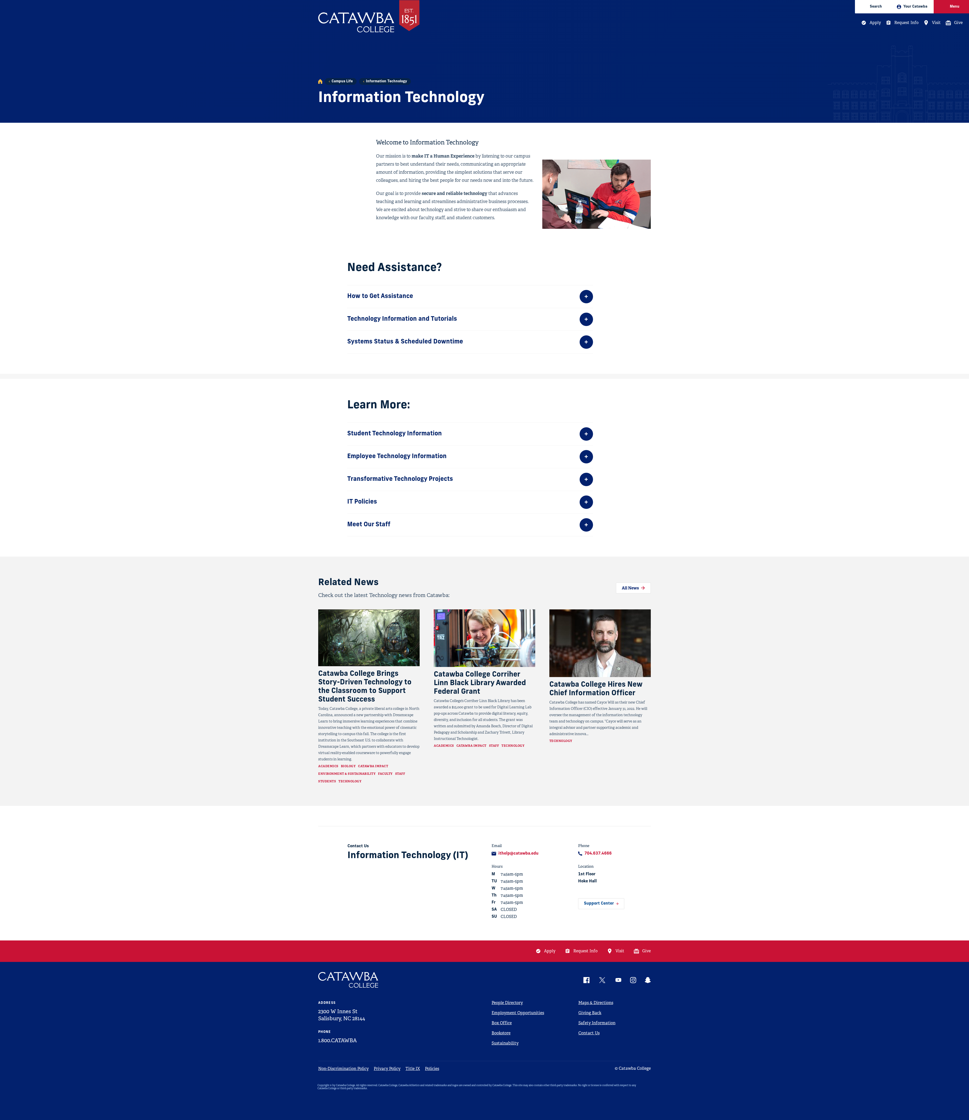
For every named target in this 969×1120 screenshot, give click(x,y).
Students (327, 781)
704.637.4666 (598, 854)
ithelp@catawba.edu (518, 854)
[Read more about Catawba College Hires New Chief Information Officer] (600, 643)
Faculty (385, 774)
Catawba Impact (373, 766)
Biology (348, 766)
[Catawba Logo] (348, 980)
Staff (400, 774)
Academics (328, 766)
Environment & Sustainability (346, 774)
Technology (349, 781)
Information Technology (386, 81)
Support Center (599, 904)
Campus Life (342, 81)
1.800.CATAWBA (337, 1040)
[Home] (320, 81)
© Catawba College (633, 1068)
